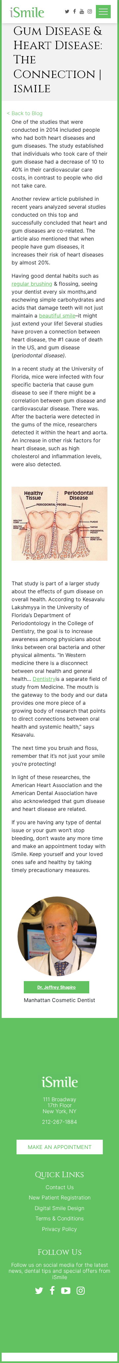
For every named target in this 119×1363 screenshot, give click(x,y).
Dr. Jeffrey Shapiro (56, 987)
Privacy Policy (59, 1229)
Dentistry (44, 679)
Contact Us (60, 1187)
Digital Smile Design (59, 1208)
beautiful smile (57, 315)
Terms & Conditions (59, 1218)
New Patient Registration (60, 1197)
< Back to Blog (25, 113)
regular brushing (32, 283)
